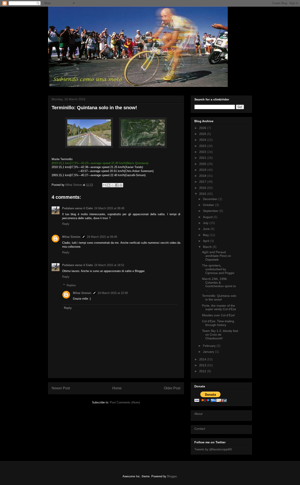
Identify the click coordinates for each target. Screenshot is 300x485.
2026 (203, 128)
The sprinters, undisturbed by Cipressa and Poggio (218, 269)
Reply (65, 223)
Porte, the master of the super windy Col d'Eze (219, 307)
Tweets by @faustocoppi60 (213, 449)
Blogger (172, 476)
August (208, 217)
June (207, 229)
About (198, 413)
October (209, 205)
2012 (203, 371)
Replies (71, 285)
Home (117, 388)
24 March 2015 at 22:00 (113, 293)
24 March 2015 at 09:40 (102, 236)
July (206, 223)
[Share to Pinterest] (121, 185)
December (210, 199)
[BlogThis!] (108, 185)
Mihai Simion (71, 236)
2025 (203, 134)
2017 (203, 181)
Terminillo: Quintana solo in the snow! (219, 297)
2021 (203, 157)
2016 (203, 188)
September (211, 211)
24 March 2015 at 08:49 (109, 208)
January (209, 351)
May (206, 235)
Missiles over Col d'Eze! (218, 315)
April (206, 241)
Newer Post (61, 388)
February (210, 345)
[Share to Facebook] (117, 185)
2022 (203, 152)
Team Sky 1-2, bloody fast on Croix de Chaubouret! (220, 334)
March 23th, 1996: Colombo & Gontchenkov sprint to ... (219, 284)
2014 (203, 359)
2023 (203, 146)
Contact (199, 428)
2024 (203, 139)
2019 (203, 170)
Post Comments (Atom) (125, 402)
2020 (203, 164)
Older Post (172, 388)
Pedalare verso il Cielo (77, 208)
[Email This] (104, 185)
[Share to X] (112, 185)
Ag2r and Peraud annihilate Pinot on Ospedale (216, 255)
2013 (203, 365)
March (208, 247)
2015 (203, 193)
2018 (203, 175)
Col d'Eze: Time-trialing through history (218, 323)
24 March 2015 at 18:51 (109, 265)
